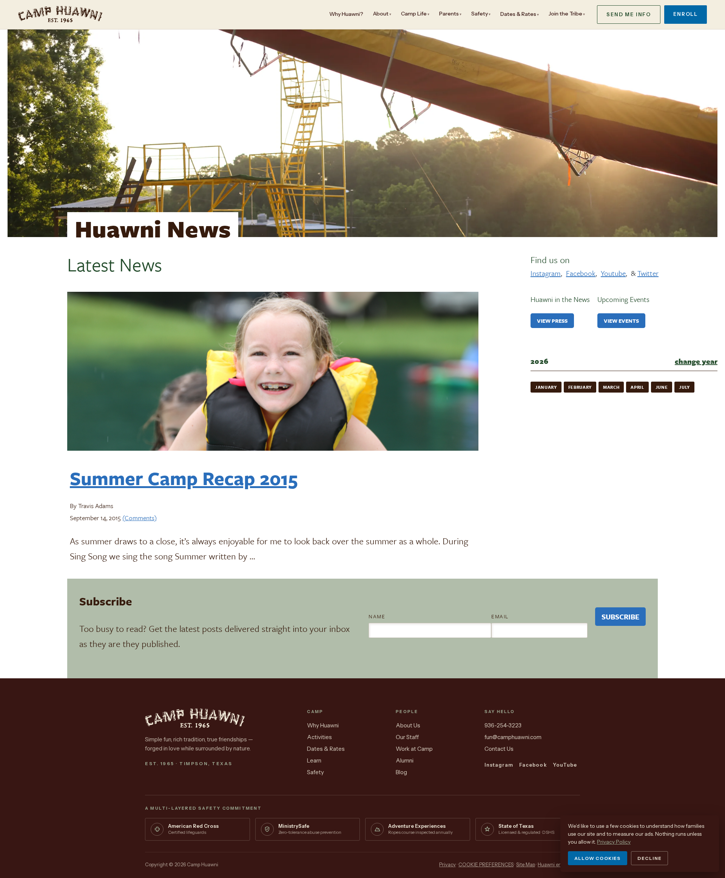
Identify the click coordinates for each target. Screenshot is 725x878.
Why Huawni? (346, 14)
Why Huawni (323, 725)
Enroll (685, 14)
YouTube (565, 765)
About (381, 14)
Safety (479, 14)
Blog (401, 772)
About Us (408, 725)
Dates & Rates (518, 14)
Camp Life (414, 14)
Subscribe (620, 617)
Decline (649, 858)
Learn (314, 760)
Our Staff (407, 737)
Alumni (404, 760)
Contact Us (499, 748)
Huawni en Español (559, 864)
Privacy (447, 864)
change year (696, 361)
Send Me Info (628, 14)
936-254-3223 (502, 725)
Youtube (613, 273)
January (546, 387)
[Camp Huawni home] (60, 14)
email (500, 616)
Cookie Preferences (486, 864)
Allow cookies (597, 858)
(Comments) (139, 517)
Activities (319, 737)
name (377, 616)
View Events (621, 321)
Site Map (525, 864)
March (611, 387)
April (637, 387)
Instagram (546, 273)
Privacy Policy (614, 842)
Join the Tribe (565, 14)
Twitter (648, 273)
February (580, 387)
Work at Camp (414, 748)
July (684, 387)
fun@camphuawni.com (512, 737)
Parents (449, 14)
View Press (552, 321)
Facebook (580, 273)
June (662, 387)
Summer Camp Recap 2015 (184, 478)
